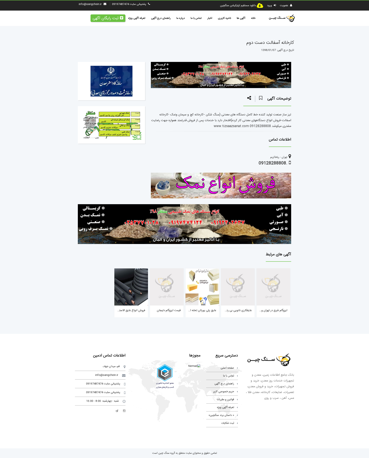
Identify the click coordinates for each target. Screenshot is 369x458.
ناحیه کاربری (224, 18)
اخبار (209, 18)
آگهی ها (241, 18)
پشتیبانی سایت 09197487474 (129, 4)
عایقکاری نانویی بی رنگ (238, 310)
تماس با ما (196, 18)
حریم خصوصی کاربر (223, 392)
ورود (270, 5)
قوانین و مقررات (225, 399)
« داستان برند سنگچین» (221, 415)
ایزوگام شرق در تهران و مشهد (270, 310)
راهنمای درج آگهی (161, 18)
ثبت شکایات (227, 423)
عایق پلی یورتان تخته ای (202, 310)
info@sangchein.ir (90, 4)
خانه (253, 18)
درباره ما (180, 18)
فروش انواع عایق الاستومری (129, 310)
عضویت (284, 5)
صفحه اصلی (227, 368)
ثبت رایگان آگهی (106, 18)
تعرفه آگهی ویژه (136, 18)
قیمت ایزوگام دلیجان (169, 310)
